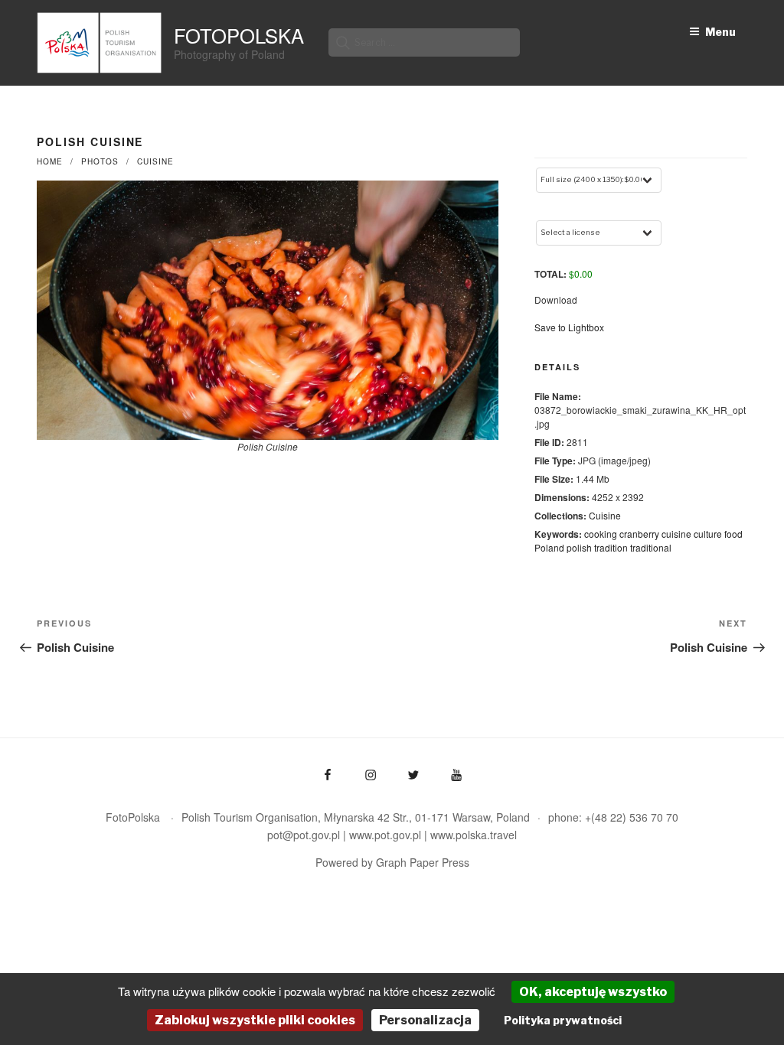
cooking (600, 533)
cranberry (639, 533)
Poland (549, 547)
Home (50, 161)
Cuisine (155, 161)
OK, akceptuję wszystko (593, 992)
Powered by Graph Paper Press (392, 862)
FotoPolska (239, 35)
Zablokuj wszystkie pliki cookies (255, 1020)
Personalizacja (425, 1020)
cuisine (676, 533)
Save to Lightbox (569, 327)
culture (708, 533)
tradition (611, 547)
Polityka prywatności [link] (563, 1020)
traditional (650, 547)
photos (100, 161)
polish (579, 547)
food (733, 533)
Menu (720, 31)
